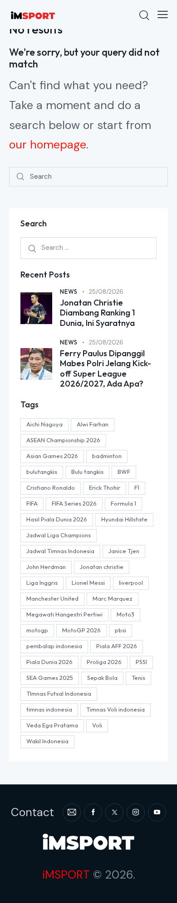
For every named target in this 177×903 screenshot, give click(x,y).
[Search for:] (88, 247)
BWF (124, 471)
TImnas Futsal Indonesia (58, 693)
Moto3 (125, 614)
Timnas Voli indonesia (115, 709)
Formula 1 (123, 503)
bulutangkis (41, 471)
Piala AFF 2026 (116, 646)
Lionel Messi (88, 582)
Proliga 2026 (104, 661)
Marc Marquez (113, 598)
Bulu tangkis (87, 471)
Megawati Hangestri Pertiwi (64, 614)
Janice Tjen (123, 550)
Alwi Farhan (92, 424)
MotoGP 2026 (81, 630)
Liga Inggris (42, 582)
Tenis (138, 677)
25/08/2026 (106, 292)
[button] (162, 14)
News (69, 291)
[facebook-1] (93, 812)
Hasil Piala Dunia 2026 (56, 519)
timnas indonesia (49, 709)
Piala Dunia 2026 (49, 661)
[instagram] (136, 812)
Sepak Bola (102, 677)
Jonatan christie (101, 566)
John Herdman (46, 566)
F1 (136, 487)
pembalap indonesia (54, 646)
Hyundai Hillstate (124, 519)
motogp (37, 630)
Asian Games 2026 (52, 455)
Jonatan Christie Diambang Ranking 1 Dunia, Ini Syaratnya (97, 313)
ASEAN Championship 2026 (63, 440)
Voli (97, 725)
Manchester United (52, 598)
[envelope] (72, 812)
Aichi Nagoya (44, 424)
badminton (107, 455)
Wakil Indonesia (47, 741)
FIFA (32, 503)
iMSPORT (66, 874)
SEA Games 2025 (49, 677)
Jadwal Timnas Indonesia (60, 550)
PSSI (141, 661)
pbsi (120, 630)
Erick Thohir (104, 487)
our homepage (47, 144)
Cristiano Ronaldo (50, 487)
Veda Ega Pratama (52, 725)
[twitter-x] (114, 812)
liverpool (131, 582)
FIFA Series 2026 (74, 503)
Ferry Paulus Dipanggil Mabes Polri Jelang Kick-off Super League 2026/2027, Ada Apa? (105, 369)
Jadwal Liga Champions (58, 535)
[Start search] (20, 176)
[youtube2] (157, 812)
